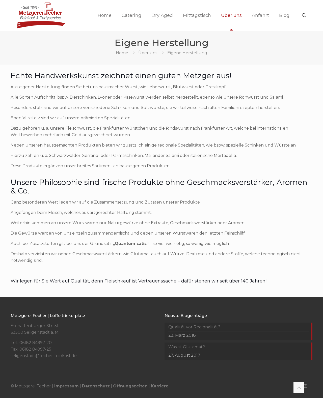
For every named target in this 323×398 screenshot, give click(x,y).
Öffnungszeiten (130, 386)
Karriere (160, 386)
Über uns (147, 52)
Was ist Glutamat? (186, 347)
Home (122, 52)
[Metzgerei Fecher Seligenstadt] (41, 15)
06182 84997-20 (35, 342)
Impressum (66, 386)
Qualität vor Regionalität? (194, 327)
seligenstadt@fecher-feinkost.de (44, 355)
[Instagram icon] (305, 386)
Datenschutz (96, 386)
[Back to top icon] (298, 387)
